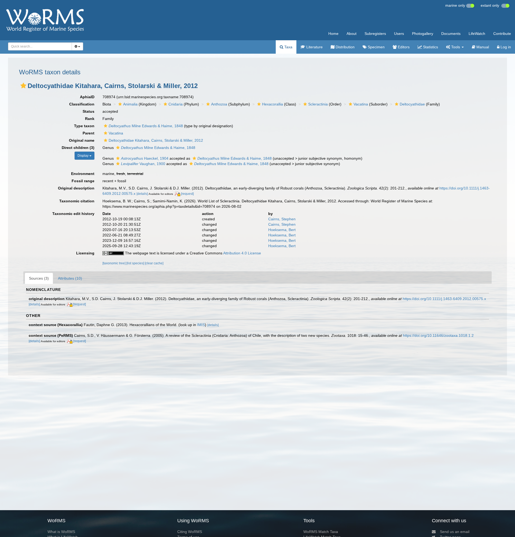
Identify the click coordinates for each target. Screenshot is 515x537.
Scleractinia (318, 104)
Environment (82, 173)
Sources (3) (39, 278)
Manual (482, 47)
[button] (23, 85)
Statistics (430, 47)
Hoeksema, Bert (282, 230)
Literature (314, 47)
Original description (76, 188)
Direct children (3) (78, 147)
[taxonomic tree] (114, 263)
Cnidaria (175, 104)
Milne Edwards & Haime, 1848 (146, 126)
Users (399, 33)
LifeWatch (477, 33)
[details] (142, 194)
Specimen (376, 47)
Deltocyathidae (412, 104)
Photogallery (422, 33)
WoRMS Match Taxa (320, 531)
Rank (89, 118)
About (351, 33)
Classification (81, 104)
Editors (403, 47)
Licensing (85, 253)
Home (333, 33)
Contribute (502, 33)
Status (88, 111)
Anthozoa (219, 104)
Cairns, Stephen (282, 219)
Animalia (130, 104)
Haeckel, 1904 (144, 158)
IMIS (201, 325)
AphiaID (87, 97)
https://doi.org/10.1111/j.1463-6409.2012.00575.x (444, 299)
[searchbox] (38, 46)
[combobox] (40, 46)
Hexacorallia (272, 104)
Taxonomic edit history (73, 213)
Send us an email (454, 531)
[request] (187, 194)
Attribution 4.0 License (242, 253)
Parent (88, 133)
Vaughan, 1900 (143, 164)
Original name (81, 140)
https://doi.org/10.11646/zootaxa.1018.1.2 (438, 335)
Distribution (344, 47)
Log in (505, 47)
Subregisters (375, 33)
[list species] (135, 263)
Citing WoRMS (189, 531)
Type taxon (84, 126)
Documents (451, 33)
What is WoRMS (61, 531)
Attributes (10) (70, 278)
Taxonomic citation (76, 201)
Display (83, 156)
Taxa (287, 47)
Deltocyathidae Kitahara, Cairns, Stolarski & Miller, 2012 (156, 140)
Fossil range (83, 181)
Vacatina (361, 104)
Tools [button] (455, 47)
